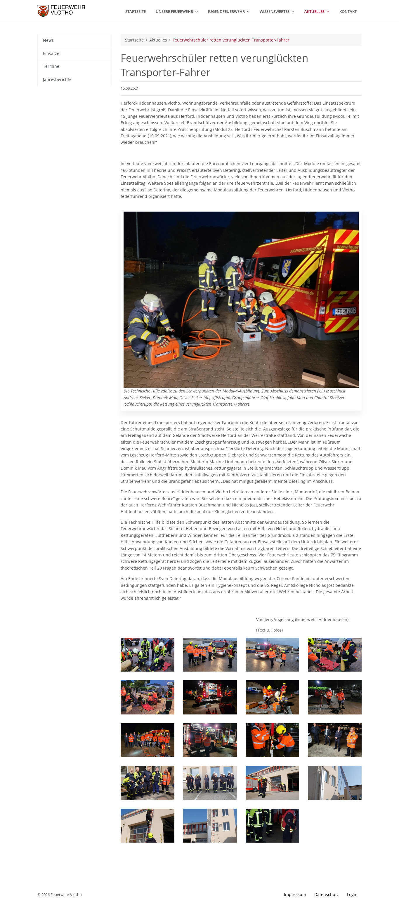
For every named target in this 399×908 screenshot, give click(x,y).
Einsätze (51, 53)
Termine (51, 66)
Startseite (134, 40)
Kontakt (348, 11)
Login (352, 894)
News (48, 40)
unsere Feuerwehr (174, 11)
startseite (135, 11)
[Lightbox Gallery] (147, 655)
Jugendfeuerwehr (226, 11)
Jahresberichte (57, 79)
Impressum (295, 894)
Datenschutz (326, 894)
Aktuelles (314, 11)
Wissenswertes (274, 11)
